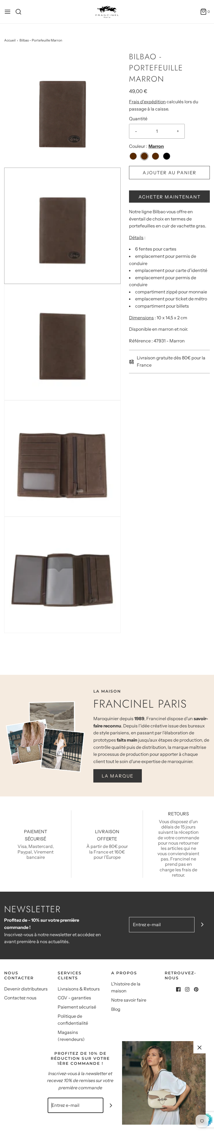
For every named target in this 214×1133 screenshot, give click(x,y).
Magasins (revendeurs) (71, 1035)
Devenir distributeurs (26, 989)
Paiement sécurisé (77, 1007)
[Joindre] (202, 924)
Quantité (138, 118)
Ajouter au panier (169, 172)
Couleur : (138, 146)
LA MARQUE (117, 776)
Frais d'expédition (147, 101)
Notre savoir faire (128, 1000)
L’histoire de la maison (125, 987)
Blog (115, 1009)
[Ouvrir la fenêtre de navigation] (7, 11)
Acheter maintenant (169, 197)
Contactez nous (20, 997)
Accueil (10, 40)
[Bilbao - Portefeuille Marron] (62, 109)
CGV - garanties (74, 997)
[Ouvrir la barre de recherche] (20, 11)
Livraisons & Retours (79, 989)
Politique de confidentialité (73, 1019)
